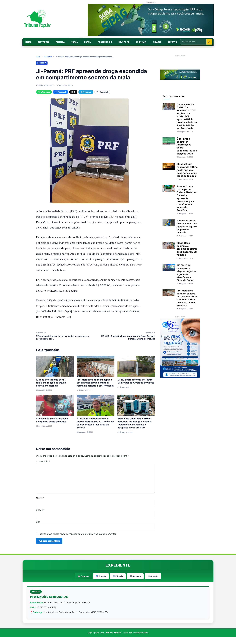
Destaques (43, 42)
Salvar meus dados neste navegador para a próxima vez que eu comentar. (77, 534)
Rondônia (48, 56)
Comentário (43, 461)
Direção (102, 576)
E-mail (40, 509)
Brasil (87, 42)
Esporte (172, 42)
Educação (124, 42)
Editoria (119, 576)
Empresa (84, 576)
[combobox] (193, 41)
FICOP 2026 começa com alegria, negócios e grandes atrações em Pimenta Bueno (186, 273)
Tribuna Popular (113, 632)
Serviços (136, 576)
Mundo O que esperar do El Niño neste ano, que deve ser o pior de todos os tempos (187, 170)
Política (60, 42)
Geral (74, 42)
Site (38, 521)
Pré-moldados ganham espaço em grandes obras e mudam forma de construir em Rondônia (95, 382)
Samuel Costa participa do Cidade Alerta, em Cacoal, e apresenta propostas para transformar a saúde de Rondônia (187, 198)
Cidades (157, 42)
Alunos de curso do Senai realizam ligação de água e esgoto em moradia (51, 382)
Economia (141, 42)
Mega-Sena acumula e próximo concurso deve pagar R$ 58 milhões (187, 249)
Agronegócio (105, 42)
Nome (40, 498)
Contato (154, 576)
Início (38, 56)
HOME (28, 42)
